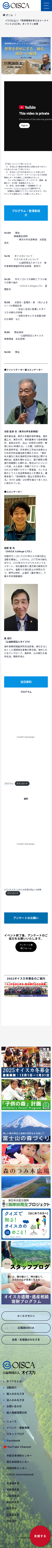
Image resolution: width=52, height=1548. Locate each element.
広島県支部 (13, 1514)
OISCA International (20, 1474)
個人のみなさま (15, 1393)
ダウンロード (22, 784)
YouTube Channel (19, 1446)
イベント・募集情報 (18, 1427)
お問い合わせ (14, 1406)
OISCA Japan (20, 188)
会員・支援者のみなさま (26, 1339)
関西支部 (12, 1508)
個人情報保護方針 (17, 1412)
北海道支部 (13, 1483)
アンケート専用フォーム (26, 947)
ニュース (12, 1421)
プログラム (8, 784)
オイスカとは (14, 1381)
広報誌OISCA (26, 1327)
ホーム (9, 15)
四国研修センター (17, 1468)
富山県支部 (13, 1502)
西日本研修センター (18, 1462)
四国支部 (12, 1521)
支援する (40, 1536)
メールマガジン (26, 1316)
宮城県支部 (13, 1489)
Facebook (13, 1440)
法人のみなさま (15, 1400)
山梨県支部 (13, 1495)
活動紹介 (12, 1387)
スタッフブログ (15, 1434)
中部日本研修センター (19, 1455)
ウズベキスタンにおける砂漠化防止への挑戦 (22, 890)
